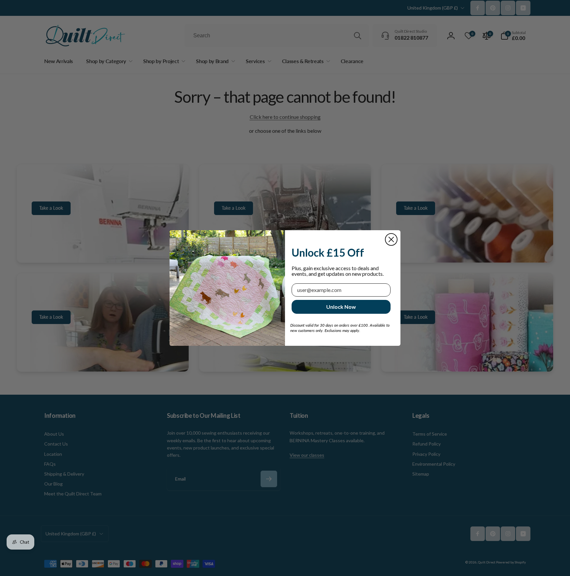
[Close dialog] (391, 239)
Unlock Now (341, 307)
